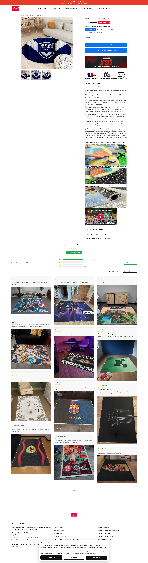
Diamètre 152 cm (113, 29)
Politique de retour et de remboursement (66, 539)
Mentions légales (59, 527)
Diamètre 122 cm (101, 29)
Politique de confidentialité (105, 536)
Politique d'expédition (103, 527)
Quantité (87, 37)
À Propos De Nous (86, 8)
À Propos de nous (59, 530)
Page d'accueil (23, 15)
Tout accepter (96, 557)
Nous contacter (58, 533)
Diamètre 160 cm (90, 32)
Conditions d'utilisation (61, 536)
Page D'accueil (42, 8)
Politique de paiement (103, 533)
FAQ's (108, 8)
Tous (28, 15)
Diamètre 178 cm (101, 32)
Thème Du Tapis (55, 8)
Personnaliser (73, 557)
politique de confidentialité (90, 553)
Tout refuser (51, 557)
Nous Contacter (99, 8)
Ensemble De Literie (70, 8)
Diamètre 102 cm (104, 26)
